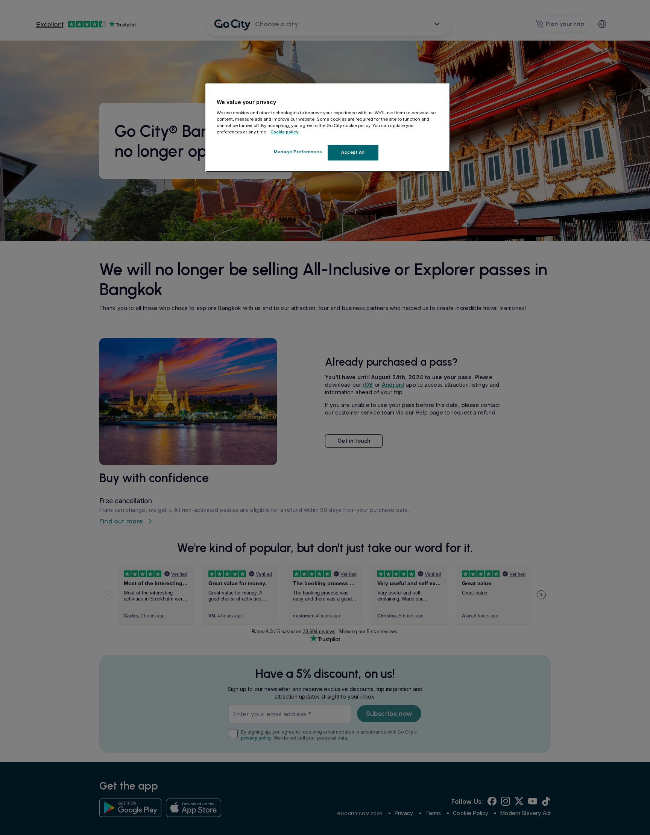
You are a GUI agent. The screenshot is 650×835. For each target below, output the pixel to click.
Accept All (353, 152)
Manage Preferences (298, 151)
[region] (327, 127)
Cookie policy (284, 132)
